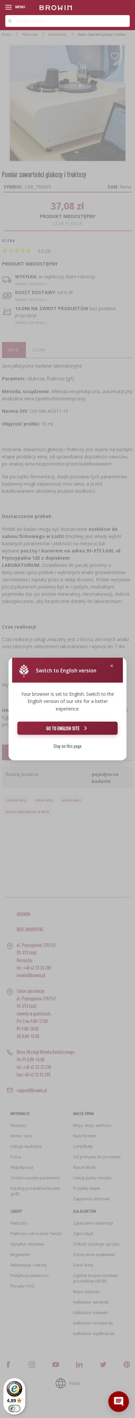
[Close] (111, 666)
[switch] (14, 1408)
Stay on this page (67, 746)
